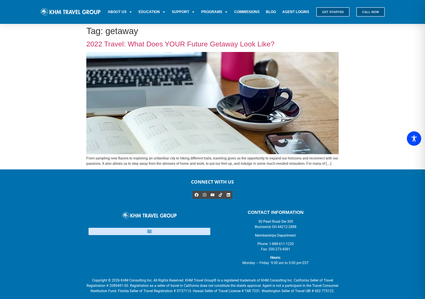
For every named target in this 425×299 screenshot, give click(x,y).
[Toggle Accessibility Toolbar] (414, 138)
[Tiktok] (220, 195)
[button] (149, 231)
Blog (271, 12)
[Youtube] (212, 195)
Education (149, 12)
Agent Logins (295, 12)
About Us (117, 12)
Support (180, 12)
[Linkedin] (228, 195)
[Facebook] (197, 195)
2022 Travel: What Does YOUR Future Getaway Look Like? (180, 44)
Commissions (247, 12)
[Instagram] (205, 195)
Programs (211, 12)
